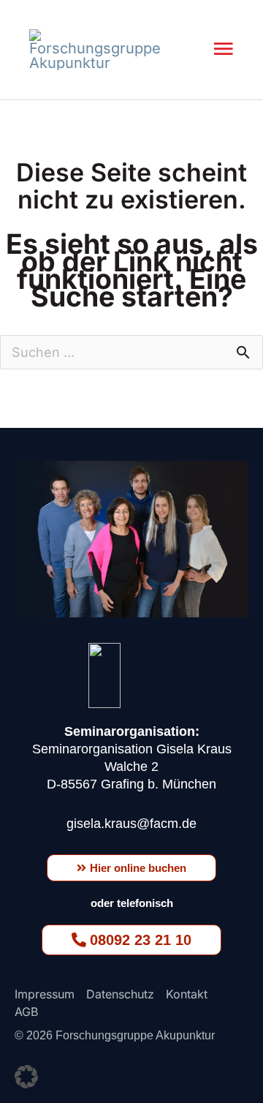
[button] (26, 1076)
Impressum (45, 994)
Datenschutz (120, 994)
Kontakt (186, 994)
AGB (26, 1011)
